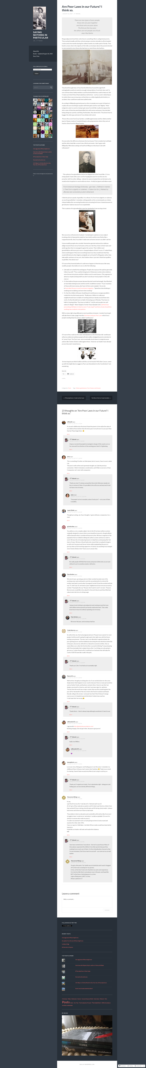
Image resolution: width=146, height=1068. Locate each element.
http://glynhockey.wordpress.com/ (83, 726)
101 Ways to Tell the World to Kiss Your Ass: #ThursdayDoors (91, 982)
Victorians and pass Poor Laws (93, 315)
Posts (69, 388)
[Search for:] (43, 87)
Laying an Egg (65, 944)
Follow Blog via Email (40, 66)
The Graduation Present (85, 1003)
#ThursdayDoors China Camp (40, 156)
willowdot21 (71, 722)
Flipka (69, 999)
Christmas (64, 999)
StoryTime (36, 56)
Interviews (96, 999)
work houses (97, 388)
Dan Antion (70, 574)
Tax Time (76, 1003)
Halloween (74, 999)
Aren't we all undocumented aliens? (84, 988)
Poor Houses (90, 388)
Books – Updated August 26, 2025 (43, 54)
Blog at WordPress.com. (87, 1064)
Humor (79, 999)
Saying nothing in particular (40, 35)
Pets (106, 999)
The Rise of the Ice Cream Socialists (101, 398)
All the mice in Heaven (67, 947)
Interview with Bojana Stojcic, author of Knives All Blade (89, 965)
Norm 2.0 (70, 676)
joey (68, 456)
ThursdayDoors (96, 1003)
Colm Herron (71, 630)
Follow (36, 73)
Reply (68, 434)
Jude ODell (70, 510)
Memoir (102, 999)
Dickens (78, 388)
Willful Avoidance (106, 1003)
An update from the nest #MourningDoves (72, 941)
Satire (71, 1003)
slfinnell (69, 422)
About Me (36, 51)
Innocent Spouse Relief (87, 999)
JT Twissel (77, 13)
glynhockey (70, 526)
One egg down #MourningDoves (41, 148)
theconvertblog (72, 797)
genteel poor (83, 388)
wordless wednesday (67, 1005)
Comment (107, 910)
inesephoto (70, 762)
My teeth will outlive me (39, 160)
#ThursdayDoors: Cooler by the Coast (73, 398)
